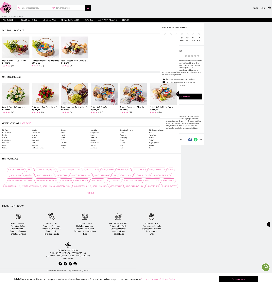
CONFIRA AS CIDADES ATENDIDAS (68, 250)
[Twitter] (70, 263)
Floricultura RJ (51, 231)
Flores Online (4, 16)
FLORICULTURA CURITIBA (143, 175)
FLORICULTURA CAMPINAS (45, 175)
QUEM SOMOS (50, 256)
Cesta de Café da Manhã (118, 223)
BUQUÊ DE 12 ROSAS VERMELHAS (69, 170)
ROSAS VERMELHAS (81, 180)
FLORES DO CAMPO (98, 180)
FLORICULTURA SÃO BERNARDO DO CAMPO (56, 186)
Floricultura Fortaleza (18, 231)
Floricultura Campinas (18, 233)
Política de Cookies (167, 279)
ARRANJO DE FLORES (11, 186)
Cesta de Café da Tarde (118, 226)
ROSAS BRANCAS (168, 180)
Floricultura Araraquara (84, 226)
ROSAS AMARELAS (66, 180)
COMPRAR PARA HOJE (182, 96)
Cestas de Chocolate (118, 228)
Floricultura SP (51, 223)
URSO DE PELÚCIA (153, 186)
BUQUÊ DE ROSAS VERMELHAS (81, 175)
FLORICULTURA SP (108, 170)
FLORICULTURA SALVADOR (162, 175)
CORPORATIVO (68, 258)
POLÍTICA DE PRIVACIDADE (65, 256)
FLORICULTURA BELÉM (100, 186)
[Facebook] (60, 265)
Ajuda (255, 7)
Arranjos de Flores (118, 231)
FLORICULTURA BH (125, 175)
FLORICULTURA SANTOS (91, 170)
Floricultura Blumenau (51, 226)
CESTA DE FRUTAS (116, 186)
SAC (85, 253)
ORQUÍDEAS (29, 175)
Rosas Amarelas (151, 231)
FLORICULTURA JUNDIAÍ (102, 175)
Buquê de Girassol (151, 223)
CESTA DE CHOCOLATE (152, 180)
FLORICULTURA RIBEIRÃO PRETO (46, 180)
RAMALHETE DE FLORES (81, 186)
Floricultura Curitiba (17, 223)
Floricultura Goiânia (18, 226)
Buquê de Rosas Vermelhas (151, 228)
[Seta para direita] (178, 60)
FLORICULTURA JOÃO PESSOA (45, 170)
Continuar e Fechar (238, 279)
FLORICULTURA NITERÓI (16, 170)
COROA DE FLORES (123, 170)
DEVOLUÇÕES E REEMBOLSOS (72, 253)
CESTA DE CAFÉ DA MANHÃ (30, 186)
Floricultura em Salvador (85, 228)
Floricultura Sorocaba (51, 233)
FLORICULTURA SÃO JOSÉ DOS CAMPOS (20, 180)
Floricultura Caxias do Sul (51, 228)
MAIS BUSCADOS (62, 175)
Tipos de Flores (118, 233)
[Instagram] (65, 265)
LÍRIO (114, 175)
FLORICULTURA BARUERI (157, 170)
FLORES (170, 170)
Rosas (85, 233)
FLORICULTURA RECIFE (169, 186)
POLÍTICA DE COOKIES (83, 256)
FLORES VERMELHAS (139, 170)
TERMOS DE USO (55, 253)
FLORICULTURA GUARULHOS (135, 186)
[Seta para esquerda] (3, 60)
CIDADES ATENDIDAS (16, 123)
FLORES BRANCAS (16, 175)
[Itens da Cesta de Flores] (269, 8)
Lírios (152, 233)
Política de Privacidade (149, 279)
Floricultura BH (17, 228)
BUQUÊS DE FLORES (113, 180)
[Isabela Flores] (68, 245)
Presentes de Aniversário (152, 226)
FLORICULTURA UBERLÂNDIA (133, 180)
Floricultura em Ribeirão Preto (85, 231)
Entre (263, 7)
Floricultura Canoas (85, 223)
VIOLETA (29, 170)
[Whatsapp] (75, 265)
